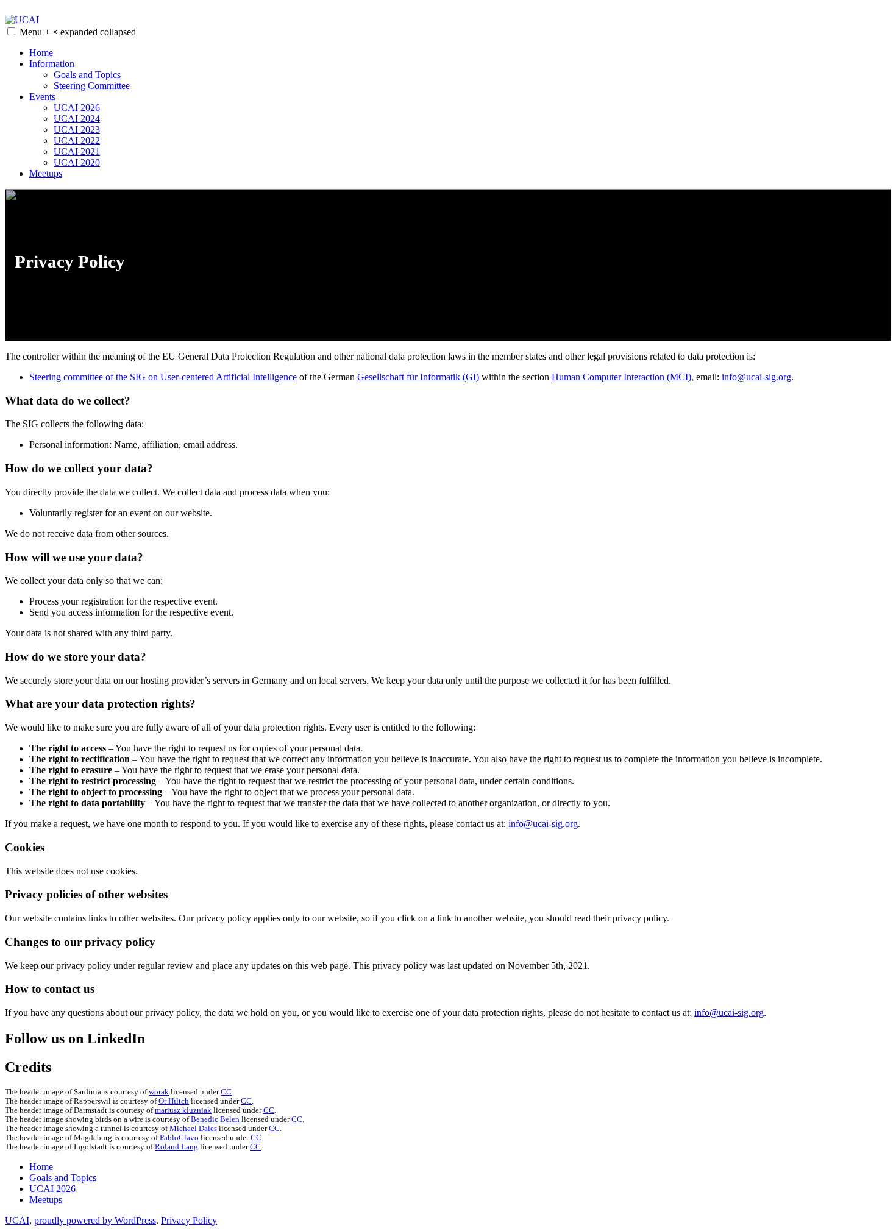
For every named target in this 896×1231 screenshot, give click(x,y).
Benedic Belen (215, 1119)
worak (159, 1092)
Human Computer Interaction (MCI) (621, 377)
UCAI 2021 (77, 151)
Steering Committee (92, 85)
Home (41, 53)
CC (226, 1092)
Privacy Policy (189, 1220)
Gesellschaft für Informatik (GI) (418, 377)
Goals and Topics (87, 74)
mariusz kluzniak (183, 1110)
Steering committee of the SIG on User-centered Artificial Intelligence (163, 377)
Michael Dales (193, 1128)
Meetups (45, 173)
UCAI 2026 (77, 107)
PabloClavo (179, 1137)
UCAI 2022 (77, 140)
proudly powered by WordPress (95, 1220)
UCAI (17, 1220)
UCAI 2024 (77, 118)
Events (42, 96)
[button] (11, 31)
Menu (78, 32)
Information (51, 64)
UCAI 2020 (77, 162)
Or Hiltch (173, 1101)
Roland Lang (176, 1147)
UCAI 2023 (77, 129)
